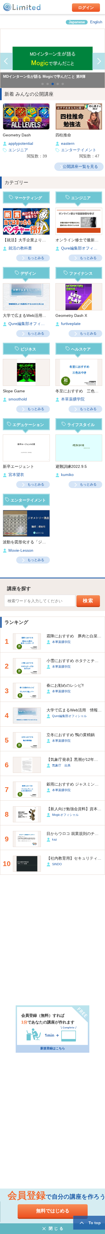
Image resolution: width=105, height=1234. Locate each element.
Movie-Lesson (20, 550)
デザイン (28, 273)
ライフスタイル (81, 424)
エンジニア (18, 150)
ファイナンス (81, 273)
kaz (54, 839)
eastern (67, 143)
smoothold (17, 399)
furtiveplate (71, 324)
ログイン (86, 7)
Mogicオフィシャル (65, 814)
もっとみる (35, 258)
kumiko (67, 475)
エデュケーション (28, 424)
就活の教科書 (20, 248)
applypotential (20, 143)
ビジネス (28, 349)
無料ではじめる (52, 1211)
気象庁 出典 (61, 765)
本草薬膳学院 (73, 399)
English (96, 22)
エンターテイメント (78, 150)
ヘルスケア (81, 349)
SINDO (57, 864)
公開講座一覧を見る (80, 166)
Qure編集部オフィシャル (30, 324)
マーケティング (28, 198)
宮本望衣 (16, 475)
